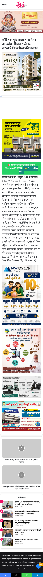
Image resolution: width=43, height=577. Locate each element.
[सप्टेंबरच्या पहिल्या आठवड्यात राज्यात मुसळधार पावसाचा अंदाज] (7, 542)
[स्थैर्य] (21, 4)
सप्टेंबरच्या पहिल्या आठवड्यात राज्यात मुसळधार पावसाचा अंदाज (26, 540)
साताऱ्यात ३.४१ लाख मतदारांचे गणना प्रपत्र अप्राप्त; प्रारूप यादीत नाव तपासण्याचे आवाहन (27, 503)
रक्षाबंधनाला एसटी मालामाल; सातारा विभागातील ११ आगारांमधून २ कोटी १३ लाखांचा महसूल (27, 512)
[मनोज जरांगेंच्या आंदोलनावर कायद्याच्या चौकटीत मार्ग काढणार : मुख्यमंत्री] (7, 533)
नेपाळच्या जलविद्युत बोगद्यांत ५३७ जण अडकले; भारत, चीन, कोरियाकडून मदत (26, 521)
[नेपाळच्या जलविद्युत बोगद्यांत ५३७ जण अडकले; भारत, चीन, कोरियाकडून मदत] (7, 524)
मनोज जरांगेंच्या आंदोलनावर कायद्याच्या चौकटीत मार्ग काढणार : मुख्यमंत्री (28, 531)
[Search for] (40, 5)
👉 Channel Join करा (28, 169)
